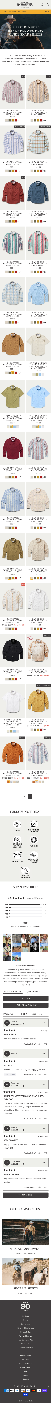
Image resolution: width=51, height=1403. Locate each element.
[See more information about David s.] (44, 1128)
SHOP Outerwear (25, 1253)
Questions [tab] (34, 992)
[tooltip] (34, 966)
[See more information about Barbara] (44, 1054)
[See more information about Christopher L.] (44, 1163)
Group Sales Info (25, 1363)
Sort (24, 1014)
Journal (25, 1320)
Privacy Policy (25, 1332)
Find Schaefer (25, 1355)
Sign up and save (25, 1386)
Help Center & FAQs (25, 1340)
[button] (25, 904)
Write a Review (31, 1006)
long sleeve (41, 58)
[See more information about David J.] (44, 1023)
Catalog (25, 1375)
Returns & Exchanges (25, 1328)
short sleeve (7, 61)
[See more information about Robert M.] (44, 1084)
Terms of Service (25, 1336)
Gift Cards (25, 1359)
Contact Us (25, 1344)
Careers (26, 1379)
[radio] (6, 120)
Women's (21, 61)
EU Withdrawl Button (25, 1348)
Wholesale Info (25, 1367)
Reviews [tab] (13, 992)
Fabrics (25, 1371)
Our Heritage (25, 1324)
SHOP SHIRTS (25, 1293)
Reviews (25, 1316)
